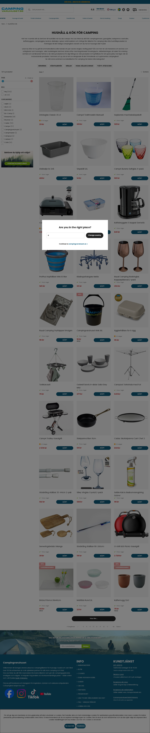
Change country (94, 235)
